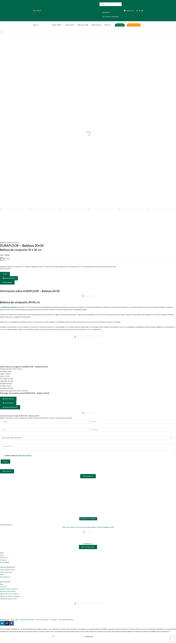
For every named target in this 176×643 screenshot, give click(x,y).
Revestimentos (96, 25)
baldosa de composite (9, 307)
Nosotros (107, 25)
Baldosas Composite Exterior (10, 243)
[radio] (1, 259)
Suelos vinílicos (57, 25)
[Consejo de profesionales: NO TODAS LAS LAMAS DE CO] (52, 486)
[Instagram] (137, 10)
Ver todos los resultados (110, 17)
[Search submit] (102, 8)
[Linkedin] (142, 10)
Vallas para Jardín (83, 25)
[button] (120, 25)
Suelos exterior (69, 25)
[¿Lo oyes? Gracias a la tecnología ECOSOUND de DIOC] (159, 487)
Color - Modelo (5, 255)
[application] (62, 25)
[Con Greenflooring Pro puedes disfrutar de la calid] (17, 492)
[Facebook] (139, 10)
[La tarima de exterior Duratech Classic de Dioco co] (88, 497)
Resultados (106, 12)
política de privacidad (24, 455)
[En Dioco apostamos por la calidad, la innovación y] (123, 489)
